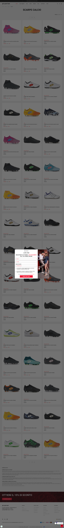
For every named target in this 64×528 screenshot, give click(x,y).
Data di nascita (18, 264)
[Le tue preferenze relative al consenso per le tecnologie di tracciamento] (1, 526)
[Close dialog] (48, 250)
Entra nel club (26, 276)
